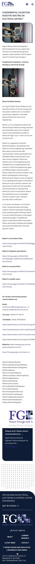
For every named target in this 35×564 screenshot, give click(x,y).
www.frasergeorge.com (18, 344)
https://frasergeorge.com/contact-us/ (16, 352)
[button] (2, 465)
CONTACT (25, 543)
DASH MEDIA (22, 550)
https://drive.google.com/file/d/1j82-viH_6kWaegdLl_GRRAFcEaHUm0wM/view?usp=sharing (17, 258)
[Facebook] (27, 4)
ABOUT (10, 537)
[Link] (8, 4)
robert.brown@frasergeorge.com (14, 307)
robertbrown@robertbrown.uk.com (15, 310)
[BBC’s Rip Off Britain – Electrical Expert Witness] (17, 434)
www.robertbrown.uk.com (11, 347)
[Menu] (32, 4)
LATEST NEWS (10, 543)
